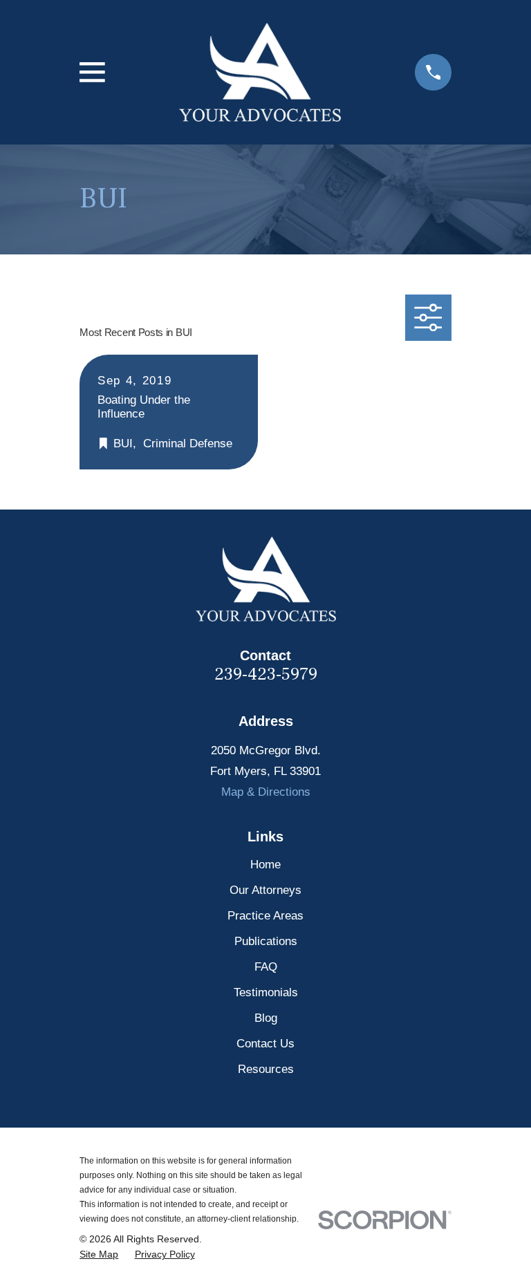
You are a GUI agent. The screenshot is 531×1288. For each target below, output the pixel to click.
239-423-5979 (265, 674)
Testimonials (266, 992)
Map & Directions (265, 792)
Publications (265, 941)
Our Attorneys (265, 890)
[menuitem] (99, 1254)
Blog (265, 1018)
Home (265, 864)
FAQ (265, 966)
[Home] (260, 72)
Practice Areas (265, 915)
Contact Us (265, 1043)
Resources (266, 1069)
